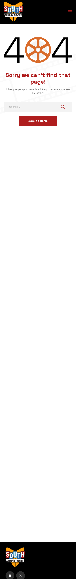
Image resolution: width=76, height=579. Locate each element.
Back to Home (38, 121)
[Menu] (70, 11)
